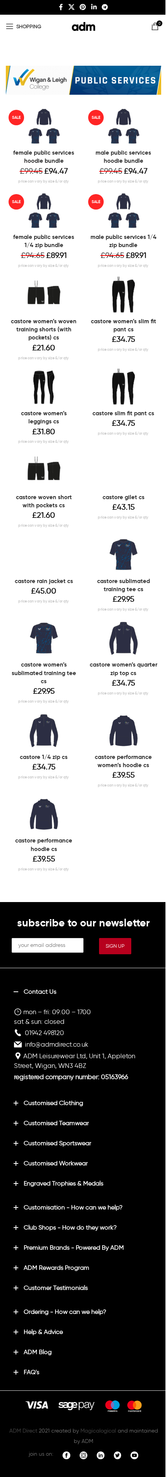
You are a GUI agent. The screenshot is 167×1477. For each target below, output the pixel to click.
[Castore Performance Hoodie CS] (44, 814)
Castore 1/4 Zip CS (44, 757)
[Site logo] (83, 25)
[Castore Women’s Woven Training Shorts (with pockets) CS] (44, 295)
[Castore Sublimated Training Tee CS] (123, 555)
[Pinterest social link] (83, 7)
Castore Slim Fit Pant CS (123, 413)
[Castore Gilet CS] (123, 471)
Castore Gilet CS (123, 497)
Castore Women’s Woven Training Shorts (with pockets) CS (44, 329)
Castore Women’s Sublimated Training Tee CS (44, 673)
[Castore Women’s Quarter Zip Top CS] (123, 638)
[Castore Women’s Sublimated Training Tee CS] (44, 638)
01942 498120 (44, 1033)
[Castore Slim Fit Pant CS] (123, 387)
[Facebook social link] (61, 7)
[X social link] (71, 7)
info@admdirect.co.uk (56, 1044)
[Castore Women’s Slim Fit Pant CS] (123, 295)
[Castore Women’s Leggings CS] (44, 387)
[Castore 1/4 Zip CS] (44, 730)
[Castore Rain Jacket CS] (44, 555)
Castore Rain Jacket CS (44, 581)
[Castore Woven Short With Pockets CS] (44, 471)
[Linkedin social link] (94, 7)
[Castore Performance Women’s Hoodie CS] (123, 730)
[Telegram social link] (104, 7)
